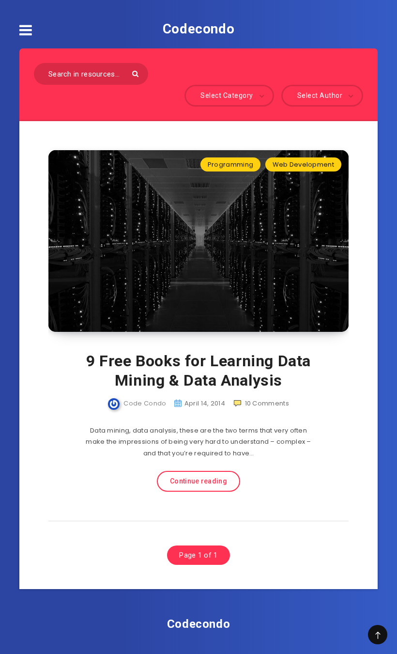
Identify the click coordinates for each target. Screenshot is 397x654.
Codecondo (198, 29)
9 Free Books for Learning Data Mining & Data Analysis (198, 370)
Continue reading (198, 481)
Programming (230, 164)
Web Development (304, 164)
